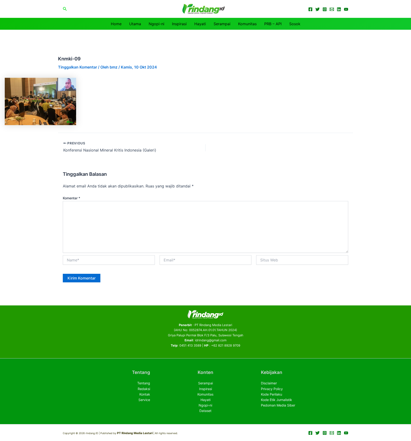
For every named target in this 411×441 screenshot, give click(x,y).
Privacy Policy (272, 389)
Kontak (144, 394)
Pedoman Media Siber (278, 405)
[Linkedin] (339, 9)
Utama (135, 23)
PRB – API (273, 23)
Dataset (205, 411)
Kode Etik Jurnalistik (276, 400)
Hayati (200, 23)
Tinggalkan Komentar (77, 67)
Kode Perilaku (271, 394)
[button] (65, 9)
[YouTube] (346, 9)
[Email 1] (332, 9)
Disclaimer (269, 383)
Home (116, 23)
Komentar (71, 198)
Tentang (143, 383)
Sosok (294, 23)
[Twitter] (317, 9)
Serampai (222, 23)
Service (144, 400)
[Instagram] (325, 9)
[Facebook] (310, 9)
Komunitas (247, 23)
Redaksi (144, 389)
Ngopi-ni (156, 23)
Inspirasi (179, 23)
